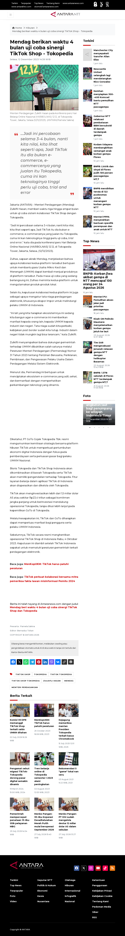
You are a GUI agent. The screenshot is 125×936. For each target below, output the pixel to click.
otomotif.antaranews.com (46, 6)
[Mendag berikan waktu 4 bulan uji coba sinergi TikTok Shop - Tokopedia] (99, 259)
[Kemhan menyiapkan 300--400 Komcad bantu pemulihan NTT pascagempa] (87, 95)
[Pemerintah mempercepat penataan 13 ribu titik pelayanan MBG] (20, 804)
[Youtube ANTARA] (95, 5)
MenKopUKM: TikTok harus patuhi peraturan (44, 723)
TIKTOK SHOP (23, 674)
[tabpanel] (99, 414)
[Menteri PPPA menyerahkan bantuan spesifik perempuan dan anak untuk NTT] (87, 221)
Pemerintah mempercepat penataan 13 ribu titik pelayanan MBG (19, 820)
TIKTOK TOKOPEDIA (61, 674)
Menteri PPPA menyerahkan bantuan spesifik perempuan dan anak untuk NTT (103, 223)
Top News (38, 3)
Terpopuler (26, 3)
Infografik (70, 896)
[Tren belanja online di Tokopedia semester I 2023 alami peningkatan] (44, 758)
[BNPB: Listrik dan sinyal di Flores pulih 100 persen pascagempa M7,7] (87, 170)
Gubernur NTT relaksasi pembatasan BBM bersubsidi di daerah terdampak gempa (103, 126)
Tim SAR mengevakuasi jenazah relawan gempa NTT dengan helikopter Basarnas (103, 352)
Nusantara (43, 901)
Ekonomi (42, 890)
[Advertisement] (44, 412)
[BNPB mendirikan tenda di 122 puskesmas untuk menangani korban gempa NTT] (87, 192)
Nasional (70, 901)
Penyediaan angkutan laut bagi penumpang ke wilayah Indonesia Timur (99, 408)
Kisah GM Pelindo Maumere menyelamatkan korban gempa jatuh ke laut (104, 325)
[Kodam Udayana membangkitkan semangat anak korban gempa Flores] (87, 148)
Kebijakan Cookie (102, 896)
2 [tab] (94, 427)
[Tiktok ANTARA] (101, 5)
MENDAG (68, 681)
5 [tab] (108, 427)
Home (19, 27)
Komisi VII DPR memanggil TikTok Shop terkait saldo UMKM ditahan (18, 726)
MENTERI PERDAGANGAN (25, 687)
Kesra (40, 896)
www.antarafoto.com (21, 6)
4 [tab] (103, 427)
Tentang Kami (53, 3)
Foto (87, 396)
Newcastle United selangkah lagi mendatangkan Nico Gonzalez (102, 75)
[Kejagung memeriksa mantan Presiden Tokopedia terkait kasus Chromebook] (69, 710)
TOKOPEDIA (40, 674)
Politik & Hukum (46, 885)
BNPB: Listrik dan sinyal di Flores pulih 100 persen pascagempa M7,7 (104, 172)
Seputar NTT (44, 880)
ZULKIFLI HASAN (52, 681)
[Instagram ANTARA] (107, 3)
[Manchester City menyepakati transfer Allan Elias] (87, 54)
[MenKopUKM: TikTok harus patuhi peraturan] (44, 710)
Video (13, 901)
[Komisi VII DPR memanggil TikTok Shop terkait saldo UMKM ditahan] (20, 710)
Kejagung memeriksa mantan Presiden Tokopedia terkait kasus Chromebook (66, 729)
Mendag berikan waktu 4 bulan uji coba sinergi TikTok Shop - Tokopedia (52, 31)
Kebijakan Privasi (102, 890)
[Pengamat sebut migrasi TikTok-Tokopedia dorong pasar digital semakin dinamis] (20, 758)
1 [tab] (89, 427)
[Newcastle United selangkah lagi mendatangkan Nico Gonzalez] (87, 73)
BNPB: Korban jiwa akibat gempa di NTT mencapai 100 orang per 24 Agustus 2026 (97, 280)
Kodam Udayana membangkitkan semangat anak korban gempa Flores (103, 151)
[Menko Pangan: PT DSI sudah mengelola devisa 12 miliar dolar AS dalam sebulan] (69, 804)
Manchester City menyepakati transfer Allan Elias (103, 55)
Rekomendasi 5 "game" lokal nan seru (69, 771)
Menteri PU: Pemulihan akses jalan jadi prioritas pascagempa (103, 303)
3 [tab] (99, 427)
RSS (94, 917)
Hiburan (30, 27)
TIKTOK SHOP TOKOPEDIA (26, 681)
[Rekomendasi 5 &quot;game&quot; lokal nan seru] (69, 758)
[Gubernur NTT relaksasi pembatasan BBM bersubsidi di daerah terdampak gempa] (87, 120)
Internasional (72, 890)
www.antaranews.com (73, 3)
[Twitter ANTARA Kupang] (101, 3)
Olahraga (70, 880)
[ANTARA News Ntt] (65, 14)
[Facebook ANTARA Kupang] (95, 3)
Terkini (14, 3)
